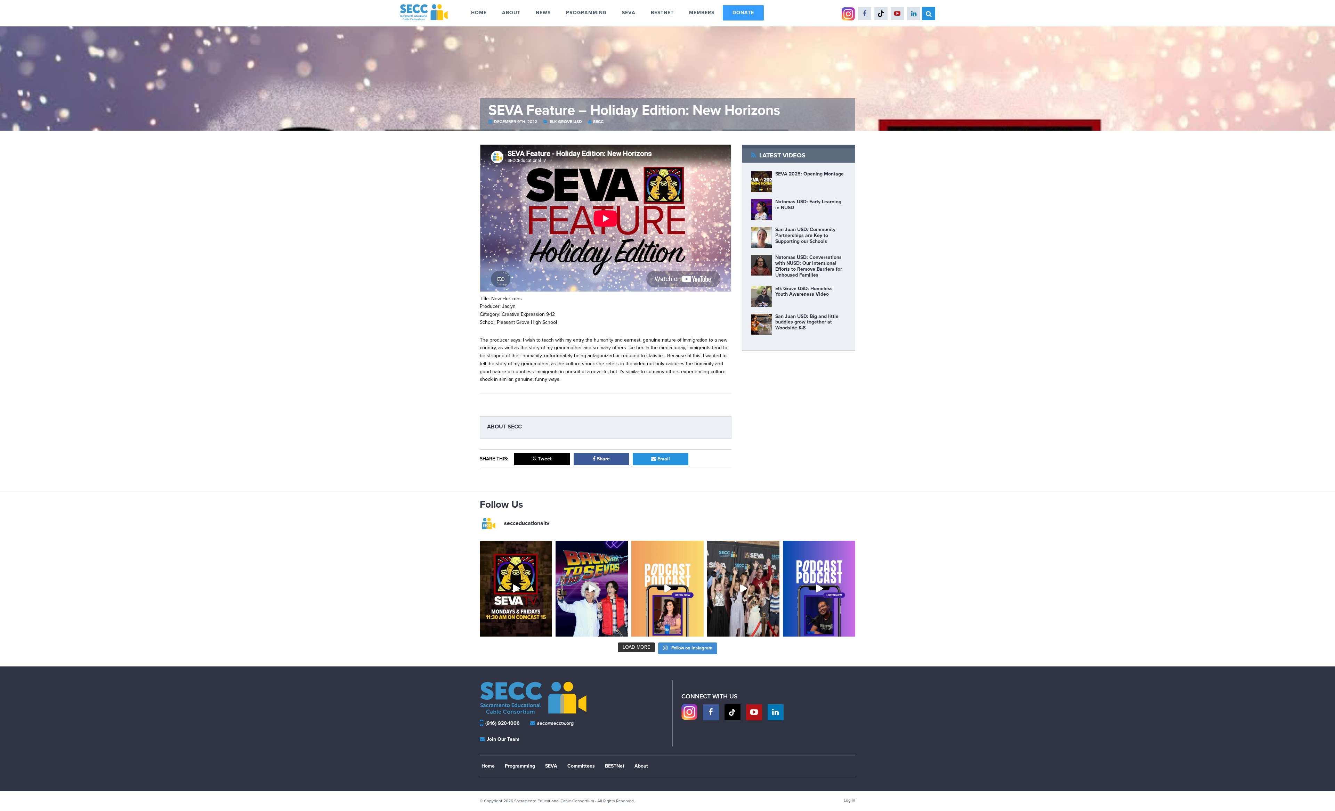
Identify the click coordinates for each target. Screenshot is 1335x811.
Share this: (494, 459)
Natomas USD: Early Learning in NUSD (808, 205)
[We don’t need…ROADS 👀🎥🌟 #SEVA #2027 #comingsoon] (592, 589)
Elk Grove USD (566, 121)
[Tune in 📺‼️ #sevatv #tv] (516, 589)
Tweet (544, 459)
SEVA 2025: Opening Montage (809, 174)
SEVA (551, 766)
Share (603, 459)
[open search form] (928, 13)
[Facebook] (711, 712)
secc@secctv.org (555, 723)
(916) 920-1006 (502, 723)
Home (488, 766)
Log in (849, 800)
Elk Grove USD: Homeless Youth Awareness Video (804, 291)
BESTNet (614, 766)
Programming (520, 766)
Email (663, 459)
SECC (598, 121)
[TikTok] (733, 712)
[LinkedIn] (776, 712)
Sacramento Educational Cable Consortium (432, 12)
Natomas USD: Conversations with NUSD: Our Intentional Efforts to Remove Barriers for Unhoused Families (808, 266)
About (641, 766)
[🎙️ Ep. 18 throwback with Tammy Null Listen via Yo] (667, 589)
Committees (581, 766)
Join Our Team (502, 739)
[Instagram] (689, 712)
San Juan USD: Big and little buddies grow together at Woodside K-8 (807, 322)
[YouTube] (754, 712)
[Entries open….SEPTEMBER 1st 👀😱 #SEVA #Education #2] (743, 589)
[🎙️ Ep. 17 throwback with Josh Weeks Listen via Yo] (819, 589)
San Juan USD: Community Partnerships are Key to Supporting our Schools (805, 235)
